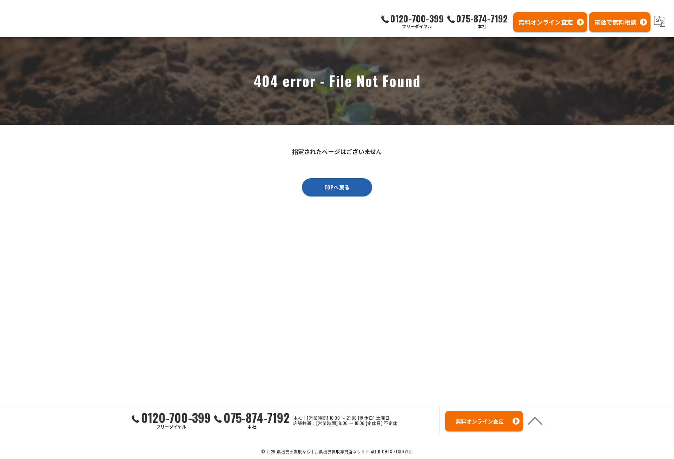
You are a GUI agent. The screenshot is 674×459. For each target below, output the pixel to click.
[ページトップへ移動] (535, 420)
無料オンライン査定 (545, 22)
